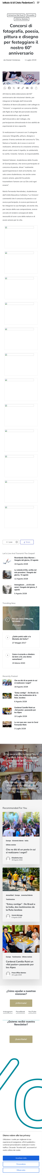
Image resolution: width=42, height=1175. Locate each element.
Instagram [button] (8, 1012)
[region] (21, 1153)
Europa (8, 841)
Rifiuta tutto (21, 1170)
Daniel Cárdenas (13, 60)
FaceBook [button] (20, 1012)
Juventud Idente (27, 895)
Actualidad (10, 895)
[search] (34, 2)
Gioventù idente (18, 841)
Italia (26, 841)
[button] (38, 2)
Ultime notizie (21, 19)
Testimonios (10, 899)
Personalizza (21, 1164)
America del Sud (16, 15)
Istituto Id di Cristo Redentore (18, 2)
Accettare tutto (21, 1158)
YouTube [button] (32, 1012)
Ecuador (31, 15)
